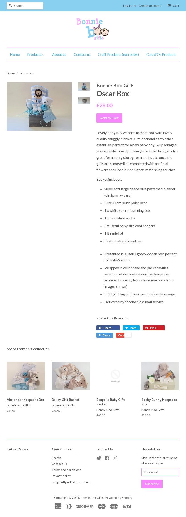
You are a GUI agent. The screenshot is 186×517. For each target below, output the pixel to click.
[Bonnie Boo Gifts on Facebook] (107, 459)
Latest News (17, 449)
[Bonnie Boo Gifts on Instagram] (115, 459)
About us (59, 54)
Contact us (82, 54)
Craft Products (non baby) (118, 54)
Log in (127, 6)
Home (15, 54)
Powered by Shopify (118, 497)
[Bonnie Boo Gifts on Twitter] (98, 459)
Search (56, 458)
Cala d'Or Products (161, 54)
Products (34, 54)
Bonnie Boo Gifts (92, 497)
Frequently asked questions (70, 482)
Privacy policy (61, 476)
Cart (176, 6)
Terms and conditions (66, 470)
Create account (150, 6)
